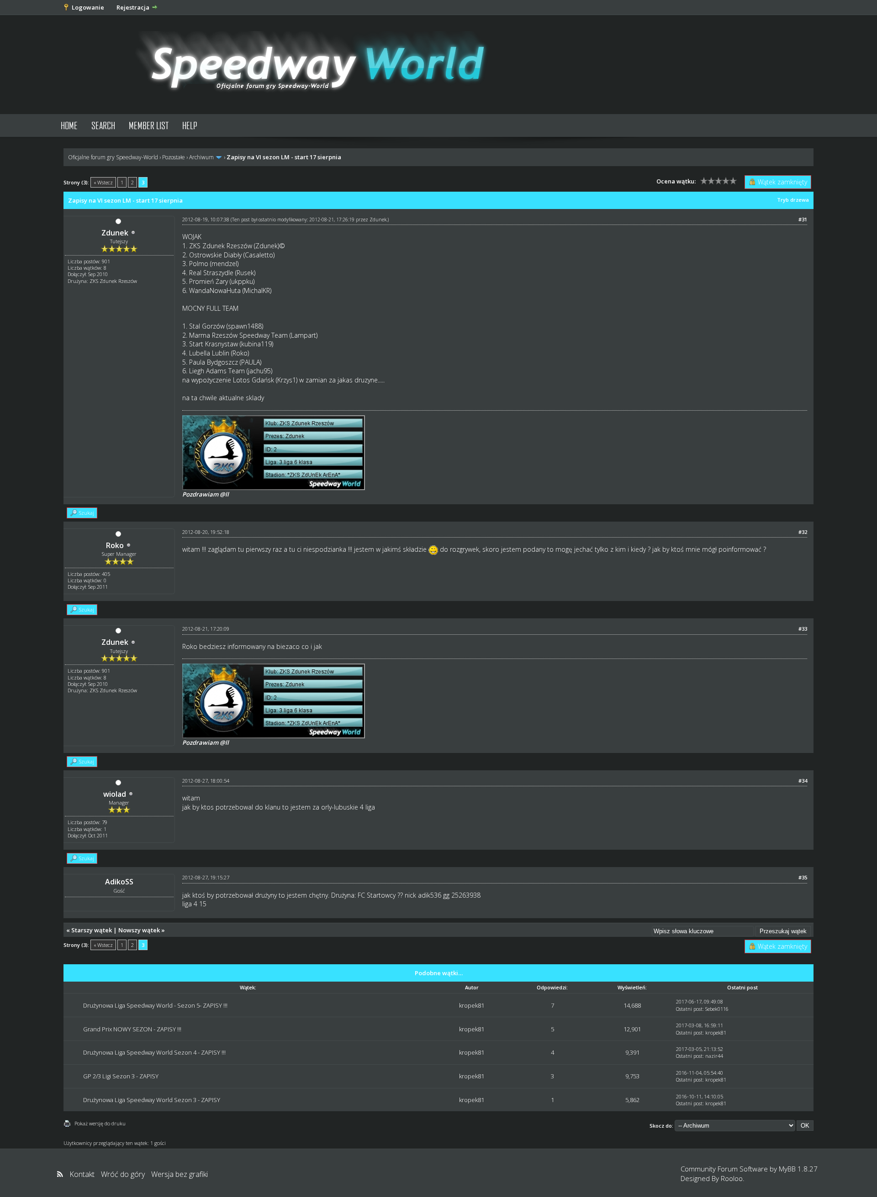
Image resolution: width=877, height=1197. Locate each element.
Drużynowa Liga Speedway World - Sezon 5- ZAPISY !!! (155, 1005)
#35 (802, 877)
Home (69, 125)
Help (189, 125)
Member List (149, 125)
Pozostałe (173, 157)
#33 (802, 628)
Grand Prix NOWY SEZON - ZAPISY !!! (132, 1029)
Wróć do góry (123, 1174)
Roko (115, 545)
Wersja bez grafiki (179, 1174)
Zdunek (114, 233)
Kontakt (82, 1174)
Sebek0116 (717, 1008)
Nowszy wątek (139, 930)
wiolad (114, 794)
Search (103, 125)
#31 (802, 219)
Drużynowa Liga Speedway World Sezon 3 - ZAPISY (151, 1100)
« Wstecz (103, 182)
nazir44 (714, 1055)
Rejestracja (132, 7)
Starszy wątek (91, 930)
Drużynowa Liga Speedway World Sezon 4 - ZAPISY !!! (154, 1052)
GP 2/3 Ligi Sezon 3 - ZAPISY (120, 1076)
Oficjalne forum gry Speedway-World (113, 157)
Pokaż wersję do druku (100, 1123)
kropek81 (471, 1005)
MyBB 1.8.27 (798, 1168)
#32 (802, 531)
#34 (802, 780)
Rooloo (732, 1178)
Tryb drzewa (793, 199)
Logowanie (88, 7)
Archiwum (201, 157)
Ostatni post (689, 1008)
